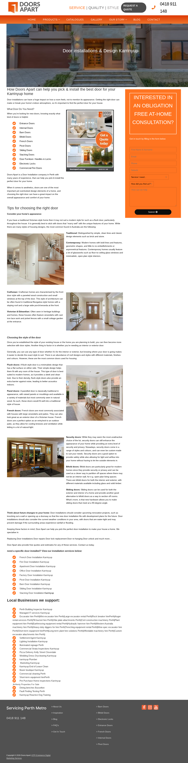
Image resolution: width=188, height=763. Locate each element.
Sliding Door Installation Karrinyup (36, 588)
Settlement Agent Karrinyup (33, 638)
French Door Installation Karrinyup (36, 557)
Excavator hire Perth (29, 616)
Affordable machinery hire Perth (98, 631)
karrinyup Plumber (28, 659)
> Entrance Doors (104, 725)
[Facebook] (144, 707)
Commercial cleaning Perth (33, 673)
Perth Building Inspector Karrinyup (36, 609)
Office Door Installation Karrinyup (35, 570)
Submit (151, 212)
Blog (55, 719)
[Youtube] (155, 707)
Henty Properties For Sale (27, 684)
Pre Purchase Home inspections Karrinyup (40, 680)
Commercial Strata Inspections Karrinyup (39, 648)
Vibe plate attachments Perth (67, 620)
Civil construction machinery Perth (97, 620)
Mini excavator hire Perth (52, 616)
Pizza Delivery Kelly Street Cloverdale (38, 652)
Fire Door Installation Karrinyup (34, 562)
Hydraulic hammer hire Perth (81, 623)
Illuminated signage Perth (32, 645)
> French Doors (103, 731)
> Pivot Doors (102, 744)
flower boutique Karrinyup (32, 670)
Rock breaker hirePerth (103, 616)
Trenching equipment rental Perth (81, 627)
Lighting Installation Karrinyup (33, 641)
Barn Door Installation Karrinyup (35, 584)
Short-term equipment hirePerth (33, 631)
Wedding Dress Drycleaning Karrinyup (38, 655)
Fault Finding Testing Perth (32, 691)
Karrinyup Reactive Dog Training (35, 695)
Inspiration (58, 713)
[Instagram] (150, 707)
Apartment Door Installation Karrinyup (37, 566)
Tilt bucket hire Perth (42, 620)
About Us (57, 706)
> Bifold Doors (102, 713)
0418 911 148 (168, 7)
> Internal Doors (103, 738)
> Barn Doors (102, 706)
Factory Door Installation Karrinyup (36, 575)
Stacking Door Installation (32, 593)
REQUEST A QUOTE (130, 7)
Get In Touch (59, 731)
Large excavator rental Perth (78, 616)
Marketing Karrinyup (30, 663)
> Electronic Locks (104, 719)
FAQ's (56, 725)
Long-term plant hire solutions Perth (66, 631)
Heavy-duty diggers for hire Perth (49, 627)
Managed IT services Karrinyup (35, 613)
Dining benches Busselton (32, 687)
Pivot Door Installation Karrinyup (35, 579)
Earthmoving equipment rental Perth (50, 623)
